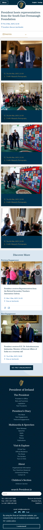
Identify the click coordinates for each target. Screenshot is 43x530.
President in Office (21, 399)
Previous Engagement (10, 260)
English (34, 2)
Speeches (21, 431)
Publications (21, 440)
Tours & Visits (21, 459)
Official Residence (22, 452)
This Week (21, 415)
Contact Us (21, 475)
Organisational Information (22, 468)
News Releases (21, 428)
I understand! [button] (21, 526)
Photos (21, 438)
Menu (4, 2)
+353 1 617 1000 (10, 498)
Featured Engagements (21, 419)
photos (7, 34)
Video (21, 435)
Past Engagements (21, 417)
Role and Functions (21, 401)
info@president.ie (24, 509)
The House (21, 454)
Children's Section (22, 484)
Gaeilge (40, 2)
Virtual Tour (22, 449)
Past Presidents (21, 406)
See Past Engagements (21, 367)
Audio (21, 433)
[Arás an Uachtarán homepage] (21, 383)
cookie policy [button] (11, 521)
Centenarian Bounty (21, 472)
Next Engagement (8, 314)
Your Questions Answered (21, 470)
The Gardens (21, 456)
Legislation (21, 403)
